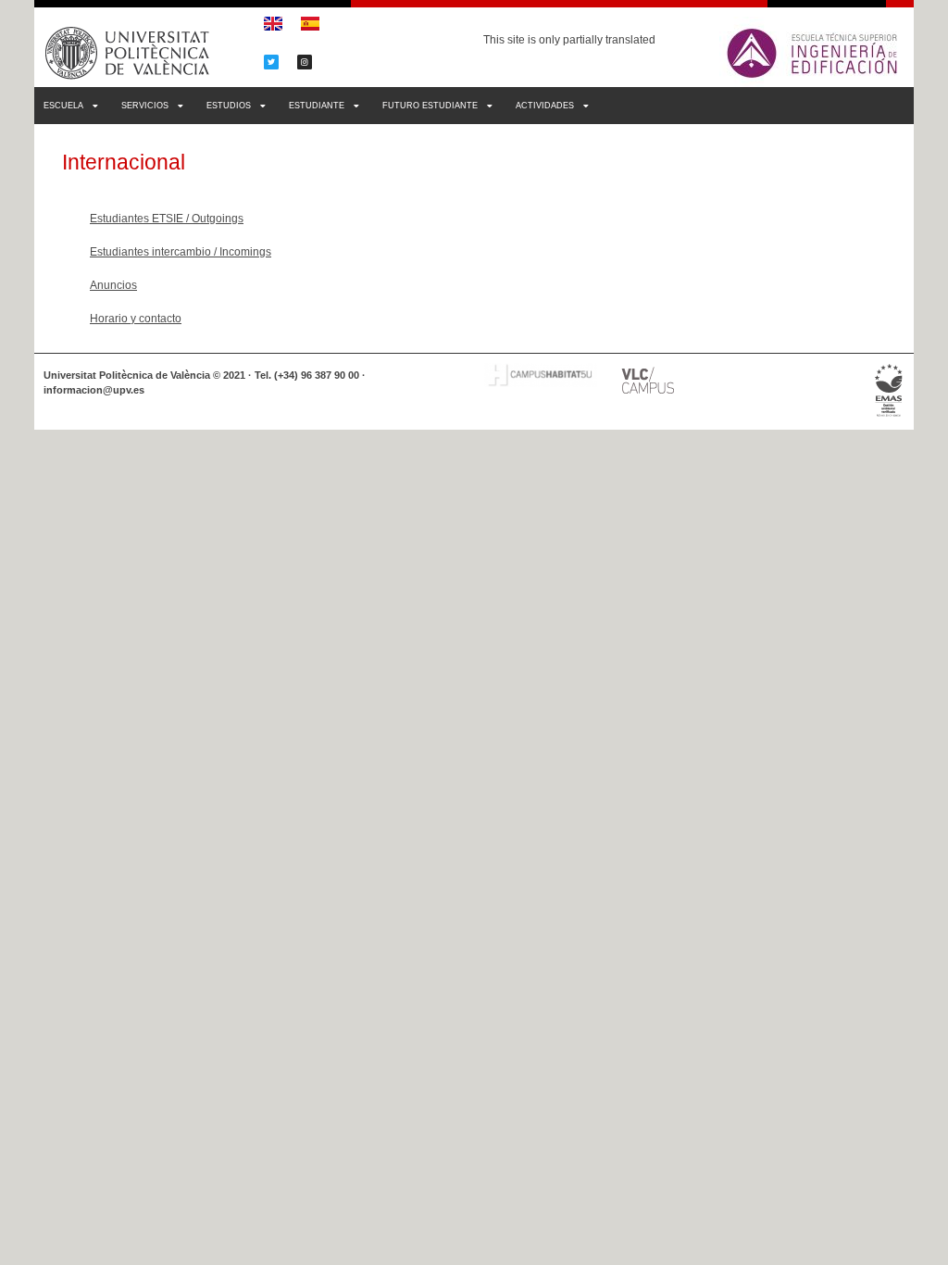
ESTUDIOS (228, 105)
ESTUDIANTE (316, 105)
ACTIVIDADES (545, 105)
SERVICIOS (144, 105)
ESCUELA (63, 105)
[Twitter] (271, 62)
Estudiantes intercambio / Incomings (180, 251)
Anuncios (113, 285)
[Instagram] (304, 62)
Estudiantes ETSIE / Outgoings (166, 218)
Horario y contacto (135, 318)
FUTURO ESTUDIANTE (430, 105)
